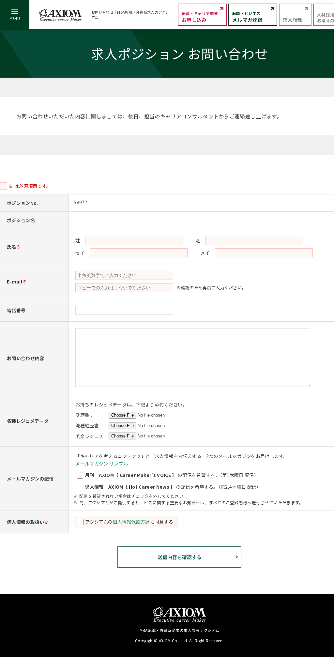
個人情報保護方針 (131, 521)
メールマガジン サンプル (101, 463)
